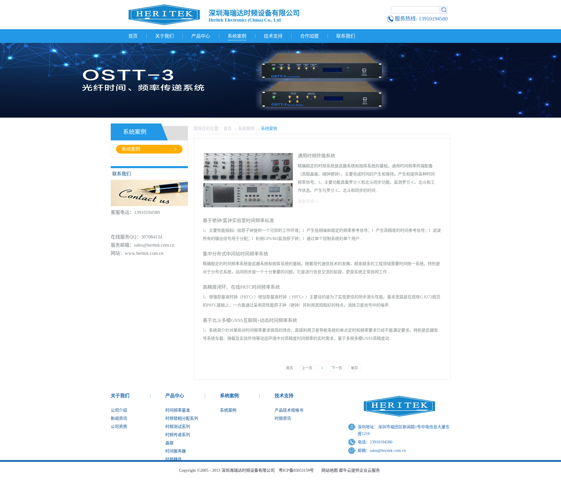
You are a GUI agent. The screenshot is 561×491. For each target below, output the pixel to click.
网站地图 (328, 470)
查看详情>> (308, 201)
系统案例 (246, 128)
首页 (133, 36)
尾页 (354, 368)
